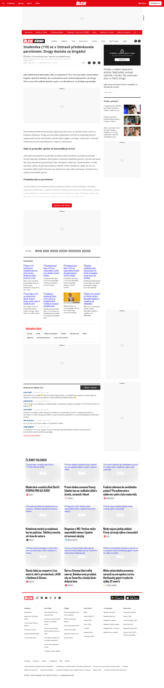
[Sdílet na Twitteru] (93, 62)
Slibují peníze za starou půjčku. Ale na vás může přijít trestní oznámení (71, 309)
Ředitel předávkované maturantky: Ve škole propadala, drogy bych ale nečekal (92, 284)
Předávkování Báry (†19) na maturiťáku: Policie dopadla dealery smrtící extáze (71, 282)
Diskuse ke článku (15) (33, 387)
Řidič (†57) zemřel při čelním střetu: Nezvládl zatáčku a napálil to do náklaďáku (92, 311)
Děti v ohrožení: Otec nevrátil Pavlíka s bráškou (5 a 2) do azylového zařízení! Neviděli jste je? (112, 132)
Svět (73, 41)
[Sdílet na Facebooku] (88, 62)
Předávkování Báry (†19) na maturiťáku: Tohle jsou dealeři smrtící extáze (51, 281)
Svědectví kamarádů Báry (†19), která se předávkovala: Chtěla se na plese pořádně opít (51, 313)
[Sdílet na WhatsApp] (97, 62)
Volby (38, 334)
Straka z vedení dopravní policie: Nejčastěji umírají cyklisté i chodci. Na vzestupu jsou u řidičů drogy (120, 73)
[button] (117, 598)
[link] (37, 598)
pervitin (54, 251)
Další (124, 41)
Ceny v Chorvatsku (61, 338)
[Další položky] (139, 32)
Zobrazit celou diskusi (31, 435)
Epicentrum (83, 41)
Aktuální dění (34, 328)
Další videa (108, 92)
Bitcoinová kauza (43, 338)
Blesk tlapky (114, 41)
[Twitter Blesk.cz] (139, 41)
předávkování (75, 251)
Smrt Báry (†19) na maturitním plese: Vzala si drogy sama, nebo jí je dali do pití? (31, 309)
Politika (54, 41)
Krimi (103, 41)
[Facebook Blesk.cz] (135, 41)
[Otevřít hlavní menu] (3, 3)
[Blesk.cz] (81, 3)
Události (64, 41)
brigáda (63, 251)
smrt (46, 251)
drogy (38, 251)
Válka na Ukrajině (50, 334)
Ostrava (86, 251)
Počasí (94, 41)
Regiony (30, 338)
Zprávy (29, 334)
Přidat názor (90, 387)
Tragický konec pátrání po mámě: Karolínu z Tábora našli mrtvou (112, 108)
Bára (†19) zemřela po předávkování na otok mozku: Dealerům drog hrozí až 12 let (31, 285)
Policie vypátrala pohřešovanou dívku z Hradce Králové (112, 119)
